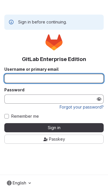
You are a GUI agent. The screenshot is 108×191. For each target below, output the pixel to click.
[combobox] (18, 183)
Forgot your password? (82, 107)
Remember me (25, 116)
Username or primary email (31, 69)
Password (14, 90)
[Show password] (99, 99)
